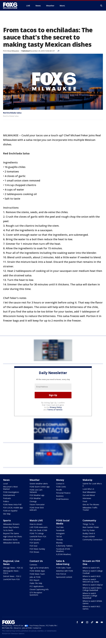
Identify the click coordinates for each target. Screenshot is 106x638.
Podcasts (7, 498)
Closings (33, 501)
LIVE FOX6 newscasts (39, 527)
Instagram (60, 533)
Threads (59, 539)
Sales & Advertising (62, 562)
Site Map (6, 514)
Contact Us (36, 560)
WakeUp (87, 479)
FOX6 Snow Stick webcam (37, 508)
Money (60, 479)
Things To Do (88, 524)
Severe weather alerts (39, 483)
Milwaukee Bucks (10, 539)
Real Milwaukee (89, 492)
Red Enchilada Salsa (12, 113)
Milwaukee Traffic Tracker (90, 508)
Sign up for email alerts (39, 567)
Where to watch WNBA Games (92, 602)
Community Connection (92, 539)
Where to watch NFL (91, 567)
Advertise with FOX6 (64, 571)
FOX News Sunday (37, 549)
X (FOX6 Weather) (63, 554)
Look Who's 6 (88, 489)
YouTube (60, 527)
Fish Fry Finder (89, 530)
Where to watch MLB (91, 576)
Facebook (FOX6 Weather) (63, 550)
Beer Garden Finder (91, 527)
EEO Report (34, 580)
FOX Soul (33, 546)
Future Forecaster (37, 504)
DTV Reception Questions (36, 593)
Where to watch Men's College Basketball (92, 589)
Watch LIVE (36, 520)
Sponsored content (64, 577)
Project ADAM (89, 536)
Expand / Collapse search (101, 6)
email (102, 622)
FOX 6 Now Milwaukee (11, 51)
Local (5, 483)
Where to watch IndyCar (93, 585)
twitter (82, 622)
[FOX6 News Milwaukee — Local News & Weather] (11, 5)
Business (60, 496)
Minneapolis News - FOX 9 (11, 572)
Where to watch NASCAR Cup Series (91, 580)
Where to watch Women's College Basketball (90, 595)
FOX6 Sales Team (63, 567)
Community (89, 520)
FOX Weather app (37, 495)
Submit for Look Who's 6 (92, 484)
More (62, 5)
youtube (97, 622)
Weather (35, 479)
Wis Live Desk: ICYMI (38, 530)
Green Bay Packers (11, 527)
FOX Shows (34, 552)
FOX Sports (34, 542)
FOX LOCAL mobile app (13, 507)
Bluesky (59, 542)
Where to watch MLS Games (91, 607)
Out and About (89, 495)
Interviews (87, 498)
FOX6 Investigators (11, 492)
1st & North (8, 530)
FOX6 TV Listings (37, 533)
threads (92, 622)
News (6, 479)
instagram (87, 622)
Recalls (59, 490)
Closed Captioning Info (39, 589)
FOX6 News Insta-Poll (12, 504)
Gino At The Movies (91, 504)
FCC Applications (37, 586)
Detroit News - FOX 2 (12, 576)
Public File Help (36, 583)
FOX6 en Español (10, 510)
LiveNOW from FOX (38, 536)
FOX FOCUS (61, 574)
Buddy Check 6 (89, 533)
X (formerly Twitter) (64, 546)
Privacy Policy (56, 407)
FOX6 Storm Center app (40, 486)
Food (85, 501)
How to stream (36, 524)
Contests (33, 564)
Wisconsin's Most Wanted (10, 487)
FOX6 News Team (37, 574)
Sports (7, 520)
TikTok (59, 536)
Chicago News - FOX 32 (13, 567)
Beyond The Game (11, 533)
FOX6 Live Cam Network (36, 491)
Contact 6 (60, 483)
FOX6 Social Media (62, 522)
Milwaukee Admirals (11, 542)
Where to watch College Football (93, 572)
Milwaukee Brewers (11, 524)
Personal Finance (63, 493)
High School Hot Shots (12, 536)
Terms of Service (54, 409)
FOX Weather (35, 498)
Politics (6, 501)
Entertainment (9, 495)
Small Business (62, 499)
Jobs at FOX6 (35, 577)
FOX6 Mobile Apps (37, 571)
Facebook (60, 530)
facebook (77, 622)
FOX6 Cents (61, 486)
